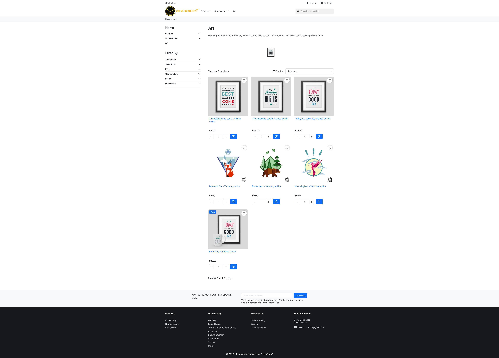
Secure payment (216, 335)
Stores (211, 345)
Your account (257, 313)
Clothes (205, 11)
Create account (258, 327)
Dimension (170, 83)
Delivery (212, 320)
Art (234, 11)
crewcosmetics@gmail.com (311, 327)
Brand (168, 78)
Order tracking (258, 320)
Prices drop (171, 320)
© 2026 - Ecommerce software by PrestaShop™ (249, 354)
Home (169, 28)
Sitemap (212, 342)
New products (172, 324)
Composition (171, 74)
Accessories (221, 11)
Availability (170, 59)
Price (167, 69)
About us (212, 331)
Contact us (170, 3)
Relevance (309, 71)
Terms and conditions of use (222, 327)
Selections (170, 64)
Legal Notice (214, 324)
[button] (311, 3)
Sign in (254, 324)
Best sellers (170, 327)
